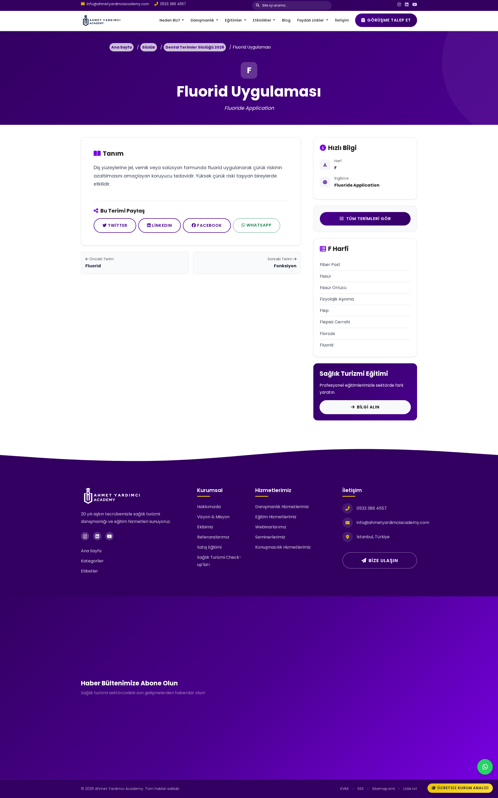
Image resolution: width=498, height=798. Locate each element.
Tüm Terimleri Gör (368, 219)
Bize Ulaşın (383, 560)
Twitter (117, 225)
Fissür (325, 276)
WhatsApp (259, 225)
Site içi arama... (274, 5)
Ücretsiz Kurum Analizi (463, 788)
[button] (171, 20)
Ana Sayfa (121, 47)
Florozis (327, 334)
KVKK (344, 788)
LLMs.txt (410, 788)
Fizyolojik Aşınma (337, 299)
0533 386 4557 (173, 4)
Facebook (209, 225)
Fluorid (326, 345)
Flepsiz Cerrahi (335, 322)
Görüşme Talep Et (389, 20)
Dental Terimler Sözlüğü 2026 (194, 47)
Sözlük (148, 47)
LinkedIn (162, 225)
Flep (324, 310)
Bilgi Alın (368, 407)
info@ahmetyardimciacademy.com (118, 4)
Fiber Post (330, 265)
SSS (360, 788)
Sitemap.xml (383, 788)
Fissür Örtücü (333, 288)
